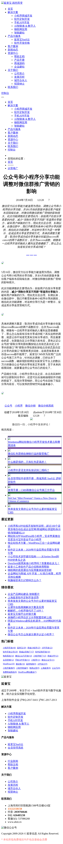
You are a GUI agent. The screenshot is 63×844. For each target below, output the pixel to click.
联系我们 (13, 87)
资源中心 (13, 53)
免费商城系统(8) (10, 672)
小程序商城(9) (22, 668)
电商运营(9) (34, 668)
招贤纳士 (19, 83)
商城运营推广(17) (26, 652)
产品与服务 (14, 36)
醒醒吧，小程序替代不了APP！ (26, 610)
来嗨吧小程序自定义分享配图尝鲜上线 (30, 617)
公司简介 (19, 73)
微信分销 (30, 405)
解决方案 (13, 12)
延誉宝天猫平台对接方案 (22, 614)
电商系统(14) (8, 656)
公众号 (8, 405)
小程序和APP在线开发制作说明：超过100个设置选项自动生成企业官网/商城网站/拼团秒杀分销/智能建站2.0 (34, 529)
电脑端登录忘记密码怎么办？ (24, 580)
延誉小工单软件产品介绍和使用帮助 (28, 566)
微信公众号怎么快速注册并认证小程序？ (31, 634)
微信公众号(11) (48, 660)
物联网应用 (20, 29)
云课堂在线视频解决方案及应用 (26, 607)
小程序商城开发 (23, 15)
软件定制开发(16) (42, 652)
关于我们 (13, 70)
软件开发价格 (22, 42)
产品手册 (19, 59)
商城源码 (19, 63)
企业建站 (19, 66)
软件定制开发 (22, 19)
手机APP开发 (21, 22)
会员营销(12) (8, 660)
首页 (10, 8)
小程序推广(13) (39, 656)
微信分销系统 (46, 405)
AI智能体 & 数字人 (25, 25)
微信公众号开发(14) (23, 656)
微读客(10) (20, 664)
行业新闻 (13, 761)
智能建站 (19, 32)
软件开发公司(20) (10, 652)
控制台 (5, 93)
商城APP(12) (52, 656)
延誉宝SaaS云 (22, 39)
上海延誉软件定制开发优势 (23, 597)
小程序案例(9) (9, 668)
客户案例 (13, 46)
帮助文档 (19, 56)
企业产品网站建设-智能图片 (24, 594)
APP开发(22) (47, 648)
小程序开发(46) (9, 648)
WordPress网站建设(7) (27, 672)
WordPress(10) (9, 664)
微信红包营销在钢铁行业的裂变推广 (28, 453)
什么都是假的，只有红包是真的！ (27, 461)
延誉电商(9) (31, 664)
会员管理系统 (15, 747)
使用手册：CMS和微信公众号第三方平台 (31, 490)
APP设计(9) (42, 664)
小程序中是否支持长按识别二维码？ (28, 470)
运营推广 (13, 168)
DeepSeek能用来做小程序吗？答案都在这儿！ (34, 563)
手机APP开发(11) (22, 660)
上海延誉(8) (46, 668)
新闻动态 (13, 49)
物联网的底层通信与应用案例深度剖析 (30, 570)
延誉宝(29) (21, 648)
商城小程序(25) (33, 648)
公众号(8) (56, 668)
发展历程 (19, 77)
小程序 (19, 405)
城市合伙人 (20, 80)
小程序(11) (35, 660)
